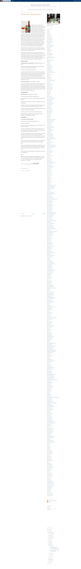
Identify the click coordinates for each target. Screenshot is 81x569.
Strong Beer (49, 163)
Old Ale (48, 82)
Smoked (48, 424)
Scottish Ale (49, 158)
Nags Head (48, 371)
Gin (47, 320)
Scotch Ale (49, 417)
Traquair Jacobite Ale (50, 441)
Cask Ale (48, 56)
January (50, 561)
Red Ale (48, 91)
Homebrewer (49, 335)
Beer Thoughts (49, 208)
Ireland (48, 354)
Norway (48, 81)
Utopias (48, 448)
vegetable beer (49, 495)
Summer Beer (49, 165)
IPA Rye (48, 341)
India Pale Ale (49, 352)
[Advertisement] (30, 204)
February (50, 559)
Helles (48, 143)
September (51, 536)
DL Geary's (49, 274)
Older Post (43, 213)
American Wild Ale (50, 188)
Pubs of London (49, 151)
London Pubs (49, 39)
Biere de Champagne (50, 80)
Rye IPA (48, 412)
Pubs (48, 73)
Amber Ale (48, 184)
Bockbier (48, 250)
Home (33, 213)
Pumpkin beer (49, 401)
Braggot (48, 254)
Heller (48, 328)
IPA (47, 58)
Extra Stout (49, 302)
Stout (48, 95)
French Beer (49, 312)
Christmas (48, 124)
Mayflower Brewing (50, 72)
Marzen (48, 61)
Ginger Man (49, 321)
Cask (48, 258)
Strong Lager (49, 429)
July (50, 539)
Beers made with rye (50, 223)
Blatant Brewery (49, 243)
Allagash (48, 180)
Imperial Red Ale (49, 60)
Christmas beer (49, 126)
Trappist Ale (49, 167)
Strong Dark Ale (49, 428)
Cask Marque (49, 261)
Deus (48, 279)
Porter (48, 62)
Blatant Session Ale (50, 246)
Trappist (48, 439)
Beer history (49, 217)
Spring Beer (49, 161)
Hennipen (48, 332)
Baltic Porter (49, 41)
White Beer (49, 459)
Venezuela (48, 449)
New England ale (49, 378)
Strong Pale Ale (49, 431)
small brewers (49, 493)
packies (48, 490)
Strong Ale (48, 35)
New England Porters (50, 377)
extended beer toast (50, 484)
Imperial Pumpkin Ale (50, 145)
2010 (49, 563)
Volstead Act (49, 452)
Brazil (48, 118)
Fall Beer (48, 305)
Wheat (48, 455)
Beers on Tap (49, 224)
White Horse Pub (49, 460)
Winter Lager (49, 466)
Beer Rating (49, 108)
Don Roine (49, 502)
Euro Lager (49, 300)
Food (48, 310)
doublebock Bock (50, 482)
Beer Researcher (40, 5)
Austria (48, 190)
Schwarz (48, 414)
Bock (48, 115)
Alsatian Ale (49, 181)
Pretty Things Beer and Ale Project (52, 397)
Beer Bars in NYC (50, 197)
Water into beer (49, 453)
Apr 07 (51, 554)
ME (47, 363)
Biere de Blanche (50, 234)
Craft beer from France (50, 270)
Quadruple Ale (49, 88)
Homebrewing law (50, 336)
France (48, 49)
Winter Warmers (49, 467)
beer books (49, 472)
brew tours (48, 479)
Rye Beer (48, 410)
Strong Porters (49, 432)
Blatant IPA (49, 244)
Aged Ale (48, 177)
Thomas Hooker (49, 437)
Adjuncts (48, 176)
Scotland (48, 93)
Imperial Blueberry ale (50, 343)
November (51, 533)
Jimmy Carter (49, 355)
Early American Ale (50, 292)
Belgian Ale (30, 164)
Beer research (49, 219)
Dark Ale (48, 275)
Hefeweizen (49, 327)
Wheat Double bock (50, 97)
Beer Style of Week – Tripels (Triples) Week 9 (31, 14)
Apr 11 (51, 553)
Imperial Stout (49, 70)
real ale (48, 491)
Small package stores (50, 422)
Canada (48, 123)
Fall (47, 304)
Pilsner (48, 43)
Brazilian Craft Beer (50, 255)
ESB (47, 290)
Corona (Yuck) (49, 269)
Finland (48, 69)
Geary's (48, 316)
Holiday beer (49, 333)
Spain (48, 426)
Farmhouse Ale (49, 42)
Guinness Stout (49, 142)
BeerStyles (48, 221)
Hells (48, 331)
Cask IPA (48, 259)
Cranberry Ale (49, 271)
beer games (49, 475)
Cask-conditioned (50, 262)
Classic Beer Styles (50, 127)
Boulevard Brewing (50, 252)
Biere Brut (48, 112)
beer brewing (49, 474)
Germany (48, 37)
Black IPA (48, 113)
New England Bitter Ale (51, 374)
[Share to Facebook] (37, 163)
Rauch (48, 154)
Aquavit (48, 189)
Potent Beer (49, 395)
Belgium (48, 47)
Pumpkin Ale (49, 399)
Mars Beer (48, 366)
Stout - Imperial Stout (50, 162)
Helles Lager (49, 329)
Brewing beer (49, 256)
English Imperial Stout (50, 297)
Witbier (48, 169)
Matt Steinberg (49, 368)
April (50, 544)
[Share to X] (36, 163)
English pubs (49, 68)
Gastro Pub (49, 314)
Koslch (48, 358)
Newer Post (22, 213)
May (50, 543)
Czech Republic (49, 130)
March (50, 558)
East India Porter (49, 293)
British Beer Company (50, 119)
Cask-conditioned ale (50, 263)
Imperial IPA (49, 344)
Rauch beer (49, 404)
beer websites (49, 476)
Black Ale (48, 240)
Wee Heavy (49, 96)
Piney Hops (49, 390)
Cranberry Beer (49, 273)
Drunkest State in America (51, 288)
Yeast (48, 471)
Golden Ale (49, 139)
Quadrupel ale (49, 87)
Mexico (48, 370)
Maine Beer (49, 364)
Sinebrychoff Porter (50, 421)
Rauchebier (49, 89)
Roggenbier (49, 408)
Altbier (48, 182)
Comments (50, 509)
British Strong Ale (50, 120)
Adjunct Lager (49, 174)
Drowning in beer (50, 286)
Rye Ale (48, 92)
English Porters (49, 135)
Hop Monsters (49, 337)
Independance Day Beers (51, 351)
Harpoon (48, 324)
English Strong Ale (50, 298)
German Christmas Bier (50, 138)
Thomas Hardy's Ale (50, 436)
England (48, 131)
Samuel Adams (49, 413)
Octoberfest (49, 385)
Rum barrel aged (49, 409)
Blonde (48, 64)
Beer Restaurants (49, 205)
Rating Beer (49, 74)
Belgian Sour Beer (50, 227)
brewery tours (49, 480)
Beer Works (49, 211)
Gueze (48, 140)
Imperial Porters (49, 348)
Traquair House (49, 440)
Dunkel (48, 289)
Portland (48, 394)
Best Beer (48, 230)
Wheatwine (49, 456)
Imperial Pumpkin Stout (51, 350)
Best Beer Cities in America (51, 231)
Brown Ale (48, 65)
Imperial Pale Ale (50, 347)
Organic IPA (49, 387)
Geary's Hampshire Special (51, 317)
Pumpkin (48, 85)
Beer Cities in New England (51, 199)
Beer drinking (49, 216)
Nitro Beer (48, 381)
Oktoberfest (49, 50)
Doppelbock (49, 66)
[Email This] (33, 163)
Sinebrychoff (49, 420)
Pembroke (48, 389)
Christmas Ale (49, 267)
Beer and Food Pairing (50, 212)
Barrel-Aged (49, 194)
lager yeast (48, 488)
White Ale (48, 457)
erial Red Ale (49, 483)
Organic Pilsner (49, 147)
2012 (49, 529)
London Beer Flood (50, 360)
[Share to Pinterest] (38, 163)
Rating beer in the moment (51, 402)
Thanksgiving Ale (50, 166)
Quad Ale (48, 153)
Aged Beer (48, 100)
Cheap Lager (49, 266)
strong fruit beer (49, 494)
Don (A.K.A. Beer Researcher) (52, 500)
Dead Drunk (49, 277)
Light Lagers (49, 359)
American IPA (49, 101)
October (50, 535)
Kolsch (48, 356)
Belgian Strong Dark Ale (51, 228)
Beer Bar (48, 107)
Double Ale (49, 283)
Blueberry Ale (49, 248)
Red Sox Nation (49, 405)
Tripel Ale (35, 164)
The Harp (48, 433)
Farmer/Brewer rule (50, 306)
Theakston (48, 435)
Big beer (48, 236)
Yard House (49, 470)
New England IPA (50, 375)
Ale (24, 164)
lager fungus (49, 487)
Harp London (49, 323)
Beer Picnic (49, 203)
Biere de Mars (49, 235)
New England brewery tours (51, 379)
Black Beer (49, 242)
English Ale (49, 132)
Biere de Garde (49, 54)
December (51, 532)
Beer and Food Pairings (50, 213)
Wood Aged (49, 468)
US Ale (48, 445)
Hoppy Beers (49, 339)
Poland (48, 391)
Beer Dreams (49, 200)
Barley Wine (49, 38)
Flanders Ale (49, 309)
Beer (27, 164)
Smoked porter (49, 425)
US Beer (48, 447)
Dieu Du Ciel (49, 281)
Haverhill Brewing (50, 325)
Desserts (48, 278)
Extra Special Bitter (50, 301)
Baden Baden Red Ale (50, 193)
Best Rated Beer (49, 232)
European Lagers (49, 136)
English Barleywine (50, 294)
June (50, 541)
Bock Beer (48, 116)
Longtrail (48, 362)
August (50, 538)
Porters (48, 393)
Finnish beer (49, 308)
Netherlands (49, 372)
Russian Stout (49, 155)
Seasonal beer (49, 418)
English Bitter (49, 296)
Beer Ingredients (49, 201)
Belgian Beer (49, 111)
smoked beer (49, 172)
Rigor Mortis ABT (50, 406)
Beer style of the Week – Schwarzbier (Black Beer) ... (55, 548)
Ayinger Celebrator (50, 192)
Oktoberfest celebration (51, 146)
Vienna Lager (49, 451)
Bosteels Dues (49, 251)
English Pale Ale (49, 134)
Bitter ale (48, 239)
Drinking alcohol (50, 285)
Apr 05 (51, 556)
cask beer (48, 170)
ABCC (48, 173)
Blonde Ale (49, 247)
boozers (48, 478)
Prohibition (49, 398)
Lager (48, 34)
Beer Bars (48, 77)
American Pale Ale (50, 45)
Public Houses (49, 84)
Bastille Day (49, 196)
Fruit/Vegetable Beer (50, 57)
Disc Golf (48, 282)
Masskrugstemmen (50, 367)
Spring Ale (48, 159)
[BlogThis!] (35, 163)
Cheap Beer (49, 265)
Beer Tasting (49, 207)
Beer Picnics (49, 204)
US (47, 30)
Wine (48, 462)
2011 (49, 530)
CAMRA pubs (49, 122)
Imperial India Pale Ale (50, 345)
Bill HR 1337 (49, 238)
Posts (49, 507)
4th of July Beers (49, 99)
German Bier (49, 319)
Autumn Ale (49, 104)
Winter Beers (49, 464)
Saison (48, 51)
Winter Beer (49, 53)
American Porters (49, 103)
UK (47, 444)
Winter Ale (49, 463)
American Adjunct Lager (51, 185)
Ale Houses (49, 178)
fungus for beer (49, 486)
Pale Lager (48, 150)
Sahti (48, 157)
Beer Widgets (49, 209)
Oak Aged (48, 383)
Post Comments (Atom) (29, 215)
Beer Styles (49, 78)
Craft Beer (48, 128)
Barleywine (49, 105)
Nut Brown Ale (49, 382)
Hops (48, 340)
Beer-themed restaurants (51, 220)
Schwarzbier (49, 416)
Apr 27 (51, 545)
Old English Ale (49, 386)
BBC (48, 76)
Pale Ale (48, 149)
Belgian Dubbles (49, 225)
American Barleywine (50, 186)
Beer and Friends (49, 215)
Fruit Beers (49, 313)
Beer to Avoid (49, 109)
